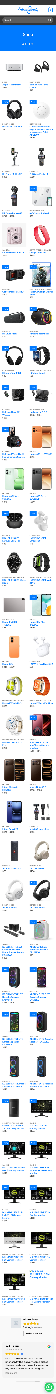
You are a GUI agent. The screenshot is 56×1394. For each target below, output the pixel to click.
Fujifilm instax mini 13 (13, 252)
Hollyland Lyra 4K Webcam (11, 413)
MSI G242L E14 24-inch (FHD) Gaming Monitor (13, 1169)
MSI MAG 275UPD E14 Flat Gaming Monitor (13, 1300)
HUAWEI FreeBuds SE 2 (41, 664)
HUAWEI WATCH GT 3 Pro (13, 743)
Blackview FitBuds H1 (13, 126)
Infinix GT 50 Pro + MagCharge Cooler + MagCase (39, 745)
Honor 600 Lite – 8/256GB (10, 497)
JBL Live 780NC (9, 907)
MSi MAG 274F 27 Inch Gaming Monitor (41, 1213)
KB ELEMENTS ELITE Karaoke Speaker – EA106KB (40, 997)
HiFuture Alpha (9, 333)
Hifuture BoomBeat (39, 333)
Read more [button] (11, 1373)
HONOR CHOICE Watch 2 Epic (14, 581)
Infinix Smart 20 (10, 829)
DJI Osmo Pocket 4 (39, 174)
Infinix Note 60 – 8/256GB (10, 788)
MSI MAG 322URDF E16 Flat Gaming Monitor (41, 1300)
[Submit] (50, 20)
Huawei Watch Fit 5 (11, 703)
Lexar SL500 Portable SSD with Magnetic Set (13, 1127)
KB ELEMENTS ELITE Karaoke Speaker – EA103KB (12, 997)
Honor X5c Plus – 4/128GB (38, 623)
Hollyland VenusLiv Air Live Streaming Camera (13, 455)
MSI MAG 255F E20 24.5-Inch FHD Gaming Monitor (41, 1170)
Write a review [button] (34, 1333)
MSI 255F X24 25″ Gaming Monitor (38, 1127)
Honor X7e (7, 664)
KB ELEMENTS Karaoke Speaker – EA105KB (41, 1085)
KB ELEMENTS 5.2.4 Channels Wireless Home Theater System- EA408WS (13, 951)
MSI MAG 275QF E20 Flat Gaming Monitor (12, 1258)
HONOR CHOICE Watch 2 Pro (41, 581)
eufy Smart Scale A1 (39, 213)
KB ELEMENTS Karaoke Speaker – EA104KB (14, 1085)
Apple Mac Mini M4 (11, 84)
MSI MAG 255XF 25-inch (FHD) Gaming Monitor (12, 1215)
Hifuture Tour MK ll (11, 373)
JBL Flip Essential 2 (11, 868)
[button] (4, 10)
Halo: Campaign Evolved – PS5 (41, 293)
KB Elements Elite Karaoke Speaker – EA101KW (39, 950)
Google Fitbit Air (38, 252)
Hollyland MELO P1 (39, 412)
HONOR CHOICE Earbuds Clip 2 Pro (11, 539)
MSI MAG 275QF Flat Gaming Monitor (40, 1258)
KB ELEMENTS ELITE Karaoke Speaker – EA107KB (12, 1042)
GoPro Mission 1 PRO (12, 292)
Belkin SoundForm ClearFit (39, 86)
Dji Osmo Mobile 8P (12, 174)
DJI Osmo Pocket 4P (12, 213)
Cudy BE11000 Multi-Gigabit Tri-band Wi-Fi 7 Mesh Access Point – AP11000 (41, 130)
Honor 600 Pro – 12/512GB (38, 497)
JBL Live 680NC (37, 868)
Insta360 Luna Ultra (39, 829)
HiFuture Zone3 (37, 373)
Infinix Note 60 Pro (39, 787)
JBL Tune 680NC (37, 907)
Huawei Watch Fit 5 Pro (41, 703)
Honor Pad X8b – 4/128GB (10, 623)
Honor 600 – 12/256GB (41, 454)
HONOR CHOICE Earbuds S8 (38, 539)
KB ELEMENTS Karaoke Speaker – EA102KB (41, 1040)
